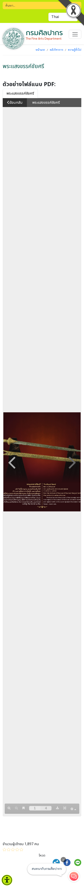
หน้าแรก (40, 49)
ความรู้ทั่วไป (74, 49)
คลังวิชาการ (56, 49)
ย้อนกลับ (15, 102)
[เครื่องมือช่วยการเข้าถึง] (7, 880)
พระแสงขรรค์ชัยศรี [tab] (20, 93)
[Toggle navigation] (75, 34)
